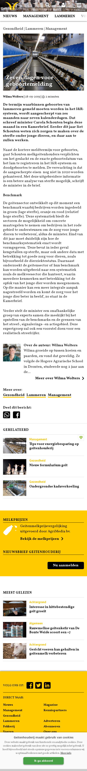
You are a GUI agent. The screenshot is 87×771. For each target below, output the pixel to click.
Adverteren (52, 721)
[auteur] (12, 360)
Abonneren (52, 726)
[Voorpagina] (12, 6)
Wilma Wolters (13, 97)
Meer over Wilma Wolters (57, 378)
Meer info (65, 753)
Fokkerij (9, 726)
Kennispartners (55, 710)
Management (36, 16)
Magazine (51, 705)
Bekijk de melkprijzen (39, 538)
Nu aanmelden (66, 565)
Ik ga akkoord (43, 760)
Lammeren (65, 16)
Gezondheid (13, 395)
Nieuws (10, 16)
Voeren (8, 732)
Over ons (50, 732)
